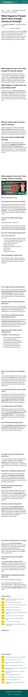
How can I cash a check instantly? (13, 621)
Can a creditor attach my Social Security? (14, 677)
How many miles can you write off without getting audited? (16, 613)
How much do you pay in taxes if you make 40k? (16, 604)
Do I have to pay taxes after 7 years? (13, 659)
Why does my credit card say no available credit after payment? (16, 668)
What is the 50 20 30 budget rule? (13, 607)
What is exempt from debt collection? (13, 602)
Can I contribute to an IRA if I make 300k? (14, 615)
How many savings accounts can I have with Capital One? (15, 672)
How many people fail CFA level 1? (13, 679)
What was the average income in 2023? (14, 665)
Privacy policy (17, 694)
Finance (8, 10)
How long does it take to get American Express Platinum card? (15, 625)
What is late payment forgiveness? (13, 674)
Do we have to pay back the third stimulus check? (14, 619)
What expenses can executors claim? (14, 609)
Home (2, 10)
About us (9, 694)
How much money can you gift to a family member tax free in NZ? (14, 599)
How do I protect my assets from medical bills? (15, 657)
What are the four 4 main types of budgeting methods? (15, 683)
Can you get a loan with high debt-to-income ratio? (15, 663)
